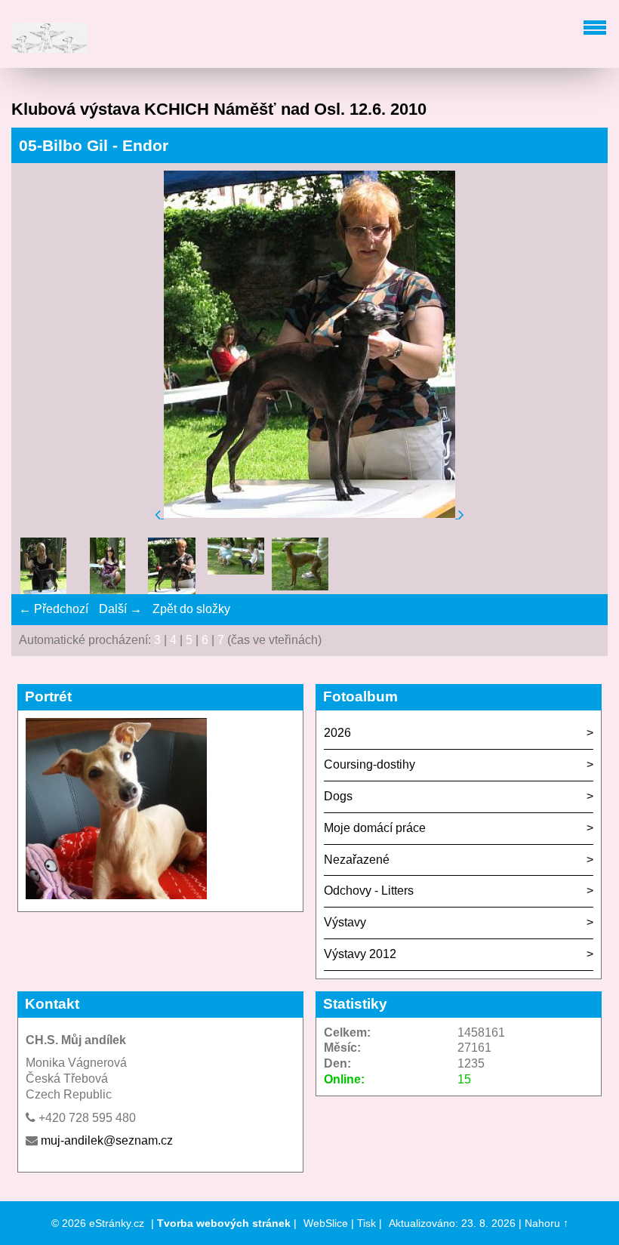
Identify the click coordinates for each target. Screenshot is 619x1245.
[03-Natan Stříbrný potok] (43, 568)
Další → (120, 608)
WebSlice (325, 1223)
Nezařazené (357, 859)
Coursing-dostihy (369, 764)
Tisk (366, 1223)
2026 (337, 732)
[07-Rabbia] (300, 566)
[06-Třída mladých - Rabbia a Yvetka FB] (236, 566)
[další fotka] (461, 513)
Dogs (338, 796)
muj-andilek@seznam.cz (107, 1140)
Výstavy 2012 (360, 954)
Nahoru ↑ (546, 1223)
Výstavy (345, 922)
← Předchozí (53, 608)
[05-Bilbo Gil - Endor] (171, 568)
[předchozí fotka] (159, 513)
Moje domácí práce (375, 827)
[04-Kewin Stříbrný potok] (107, 568)
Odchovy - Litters (369, 890)
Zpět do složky (191, 608)
